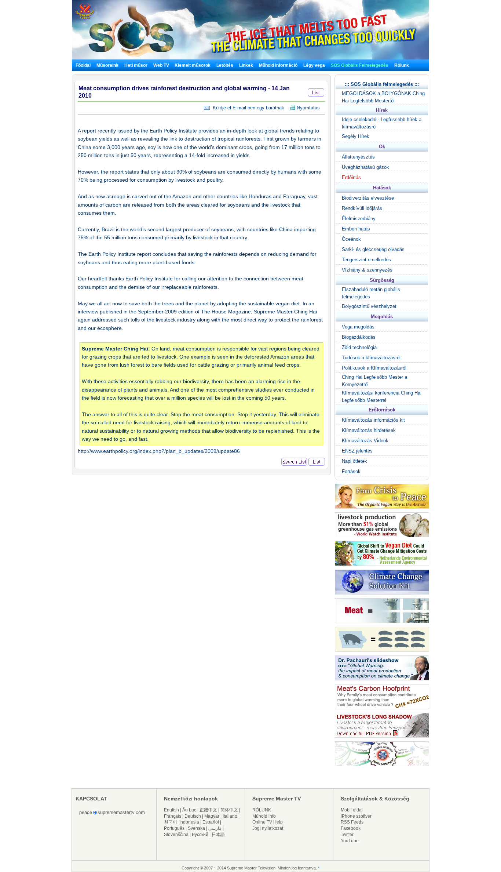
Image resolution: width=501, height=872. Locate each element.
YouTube (350, 840)
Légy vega (314, 65)
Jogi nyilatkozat (267, 828)
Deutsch (192, 816)
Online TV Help (267, 822)
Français (172, 816)
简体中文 (229, 810)
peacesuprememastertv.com (112, 812)
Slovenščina (176, 834)
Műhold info (264, 816)
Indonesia (189, 822)
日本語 (218, 834)
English (171, 810)
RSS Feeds (352, 822)
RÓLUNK (261, 810)
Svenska (196, 828)
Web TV (161, 65)
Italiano (230, 816)
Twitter (347, 834)
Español (210, 822)
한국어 (170, 822)
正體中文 (208, 810)
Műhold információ (278, 65)
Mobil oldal (352, 810)
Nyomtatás (307, 107)
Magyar (211, 816)
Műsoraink (107, 65)
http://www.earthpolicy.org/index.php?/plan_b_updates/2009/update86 (159, 451)
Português (174, 828)
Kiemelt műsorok (193, 65)
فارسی (215, 828)
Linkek (246, 65)
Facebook (351, 828)
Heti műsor (135, 65)
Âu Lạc (189, 810)
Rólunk (401, 65)
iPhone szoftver (356, 816)
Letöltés (224, 65)
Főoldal (83, 65)
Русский (200, 834)
